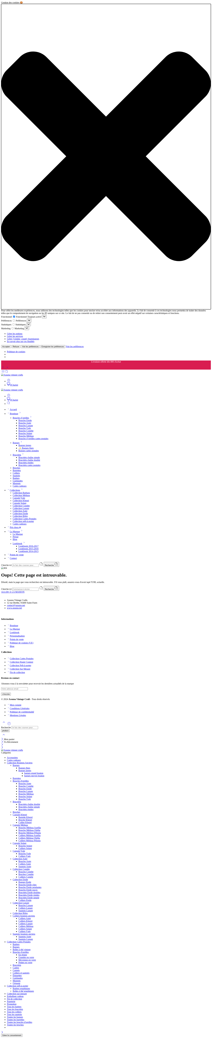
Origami (16, 983)
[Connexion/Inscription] (8, 381)
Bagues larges (24, 445)
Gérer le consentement (11, 1035)
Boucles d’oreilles (21, 418)
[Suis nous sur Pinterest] (4, 613)
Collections (15, 490)
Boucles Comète (25, 431)
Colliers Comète (25, 877)
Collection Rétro (20, 516)
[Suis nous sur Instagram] (7, 613)
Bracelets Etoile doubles (29, 892)
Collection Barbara (21, 493)
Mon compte (15, 705)
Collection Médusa (21, 495)
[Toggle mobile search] (6, 372)
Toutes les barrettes (15, 1019)
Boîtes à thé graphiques (23, 991)
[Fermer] (2, 739)
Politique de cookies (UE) (21, 643)
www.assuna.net (14, 608)
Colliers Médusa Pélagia (29, 840)
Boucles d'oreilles (21, 781)
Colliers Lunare (25, 908)
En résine (22, 955)
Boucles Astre (24, 423)
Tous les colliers (14, 1012)
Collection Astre (20, 511)
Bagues (16, 443)
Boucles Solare (25, 433)
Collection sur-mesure (17, 993)
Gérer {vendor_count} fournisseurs (23, 339)
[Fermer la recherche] (3, 736)
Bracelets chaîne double (29, 460)
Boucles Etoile (25, 420)
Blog (15, 539)
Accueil (13, 409)
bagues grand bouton (33, 773)
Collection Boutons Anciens (19, 763)
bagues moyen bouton (34, 775)
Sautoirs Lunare (25, 910)
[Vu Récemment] (9, 724)
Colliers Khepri (25, 921)
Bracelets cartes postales (29, 465)
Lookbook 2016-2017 (28, 546)
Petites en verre (25, 962)
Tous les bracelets (15, 1009)
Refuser (16, 347)
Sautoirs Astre (24, 866)
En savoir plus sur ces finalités (20, 341)
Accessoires (12, 757)
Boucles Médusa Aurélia (29, 827)
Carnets (16, 970)
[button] (106, 156)
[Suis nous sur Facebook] (2, 613)
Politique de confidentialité (22, 712)
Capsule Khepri (20, 814)
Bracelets (17, 455)
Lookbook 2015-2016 (28, 548)
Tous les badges (14, 1006)
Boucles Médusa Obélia (29, 830)
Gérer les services (15, 336)
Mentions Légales (18, 715)
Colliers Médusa (25, 926)
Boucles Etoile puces (27, 890)
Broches (16, 468)
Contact (13, 558)
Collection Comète (21, 506)
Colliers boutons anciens (24, 916)
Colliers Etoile (24, 900)
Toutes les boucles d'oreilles (19, 1022)
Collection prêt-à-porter (23, 521)
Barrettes (17, 470)
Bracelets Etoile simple (28, 897)
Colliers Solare (25, 848)
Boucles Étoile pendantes (29, 887)
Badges (16, 478)
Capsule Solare (19, 503)
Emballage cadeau (15, 996)
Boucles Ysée (24, 428)
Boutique (14, 413)
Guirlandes (18, 481)
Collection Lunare (21, 508)
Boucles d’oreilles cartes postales (33, 438)
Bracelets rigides (25, 462)
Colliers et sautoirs (21, 973)
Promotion (11, 1004)
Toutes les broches (15, 1025)
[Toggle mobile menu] (3, 372)
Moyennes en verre (27, 960)
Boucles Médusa (26, 436)
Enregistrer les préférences (53, 347)
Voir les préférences (30, 347)
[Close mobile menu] (2, 747)
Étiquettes (17, 975)
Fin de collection (17, 672)
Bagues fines (24, 768)
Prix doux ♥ (15, 527)
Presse (15, 537)
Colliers (16, 473)
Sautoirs (16, 475)
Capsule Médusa (20, 825)
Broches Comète (26, 874)
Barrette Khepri (25, 817)
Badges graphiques (21, 988)
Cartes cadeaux (20, 486)
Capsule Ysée (19, 498)
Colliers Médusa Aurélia (29, 835)
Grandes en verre (26, 957)
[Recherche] (8, 403)
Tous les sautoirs (14, 1014)
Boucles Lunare (25, 425)
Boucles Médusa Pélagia (29, 833)
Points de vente (17, 555)
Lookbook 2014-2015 (28, 551)
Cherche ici (6, 565)
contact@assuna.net (16, 605)
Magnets (16, 483)
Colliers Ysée (24, 856)
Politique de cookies (16, 351)
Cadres (16, 968)
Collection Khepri (21, 500)
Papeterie (11, 1001)
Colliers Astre (24, 864)
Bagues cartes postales (28, 450)
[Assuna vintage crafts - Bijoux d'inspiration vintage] (12, 375)
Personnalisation (17, 636)
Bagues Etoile (24, 882)
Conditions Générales (19, 708)
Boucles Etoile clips (27, 884)
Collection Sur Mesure (20, 669)
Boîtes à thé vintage (22, 949)
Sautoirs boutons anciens (24, 934)
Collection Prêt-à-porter (20, 665)
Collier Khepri (25, 822)
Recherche (49, 565)
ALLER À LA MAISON (13, 592)
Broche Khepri (25, 820)
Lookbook (17, 543)
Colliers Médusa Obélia (29, 838)
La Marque (15, 531)
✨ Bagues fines (26, 448)
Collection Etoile (20, 513)
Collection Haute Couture (21, 662)
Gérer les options (14, 333)
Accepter (6, 347)
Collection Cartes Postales (24, 518)
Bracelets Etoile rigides (28, 895)
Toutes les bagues (15, 1017)
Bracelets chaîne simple (29, 457)
